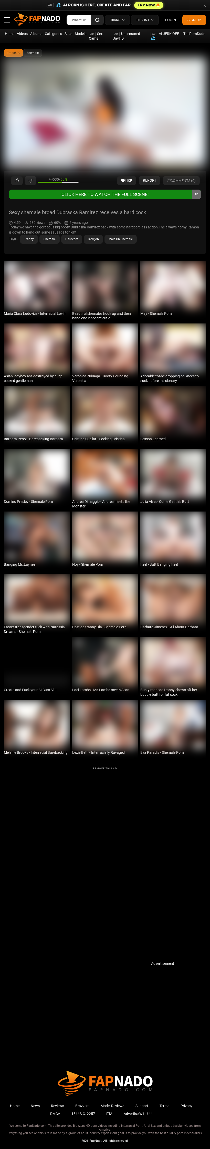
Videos (22, 34)
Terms (164, 1106)
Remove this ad (105, 768)
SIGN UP (194, 20)
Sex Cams (96, 36)
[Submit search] (97, 20)
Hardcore (71, 239)
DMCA (55, 1114)
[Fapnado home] (105, 1096)
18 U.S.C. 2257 (83, 1114)
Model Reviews (112, 1106)
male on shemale (121, 239)
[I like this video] (17, 180)
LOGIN (170, 20)
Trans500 (13, 53)
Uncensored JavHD (126, 36)
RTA (109, 1114)
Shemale (33, 53)
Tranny (29, 239)
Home (9, 34)
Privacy (186, 1106)
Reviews (57, 1106)
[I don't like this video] (30, 180)
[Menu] (7, 19)
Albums (36, 34)
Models (80, 34)
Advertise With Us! (138, 1114)
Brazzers (82, 1106)
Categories (53, 34)
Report (149, 180)
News (35, 1106)
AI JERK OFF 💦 (165, 36)
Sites (68, 34)
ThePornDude (194, 34)
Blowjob (93, 239)
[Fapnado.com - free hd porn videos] (37, 20)
